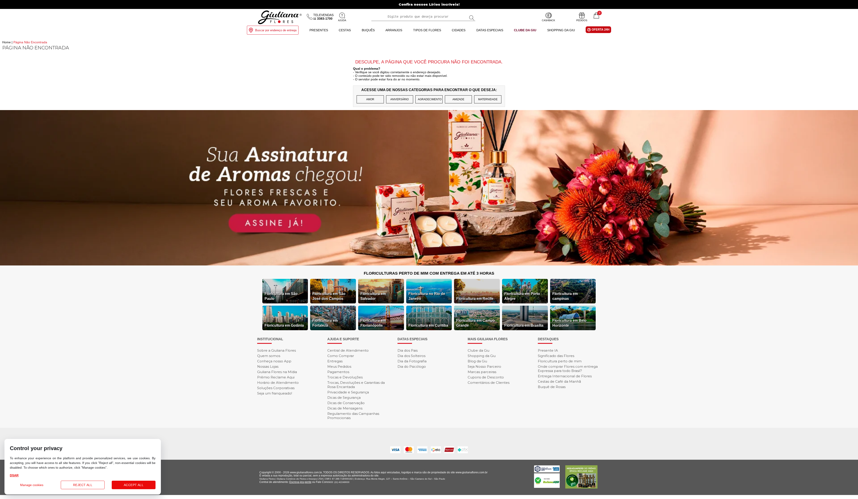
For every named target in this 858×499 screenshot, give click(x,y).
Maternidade (488, 99)
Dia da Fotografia (412, 361)
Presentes (318, 30)
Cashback (548, 20)
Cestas (345, 30)
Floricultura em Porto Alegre (522, 296)
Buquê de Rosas (552, 387)
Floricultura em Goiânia (284, 325)
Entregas (335, 361)
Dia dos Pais (407, 350)
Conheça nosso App (274, 361)
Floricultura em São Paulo (281, 296)
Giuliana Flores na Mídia (277, 372)
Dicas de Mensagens (344, 408)
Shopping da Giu (561, 30)
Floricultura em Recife (474, 299)
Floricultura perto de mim (560, 361)
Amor (370, 99)
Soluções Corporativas (275, 388)
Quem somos (268, 356)
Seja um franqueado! (274, 393)
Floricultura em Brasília (523, 325)
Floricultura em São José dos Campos (328, 296)
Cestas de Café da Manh (559, 381)
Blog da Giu (477, 361)
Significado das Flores (556, 356)
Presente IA (548, 350)
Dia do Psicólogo (411, 366)
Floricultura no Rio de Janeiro (426, 296)
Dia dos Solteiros (411, 356)
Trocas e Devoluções (345, 377)
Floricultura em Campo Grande (475, 323)
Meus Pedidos (339, 366)
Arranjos (393, 30)
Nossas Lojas (267, 366)
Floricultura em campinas (565, 296)
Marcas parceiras (482, 372)
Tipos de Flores (427, 30)
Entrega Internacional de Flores (565, 376)
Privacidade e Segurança (348, 392)
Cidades (458, 30)
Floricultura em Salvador (373, 296)
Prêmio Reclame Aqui (275, 377)
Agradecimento (430, 99)
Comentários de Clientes (488, 382)
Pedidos (581, 20)
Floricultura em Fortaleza (325, 323)
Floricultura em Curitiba (428, 325)
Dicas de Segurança (344, 397)
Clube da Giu (525, 30)
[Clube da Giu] (429, 264)
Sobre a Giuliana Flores (276, 350)
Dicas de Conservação (346, 403)
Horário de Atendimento (278, 382)
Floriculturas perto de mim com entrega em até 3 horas (429, 273)
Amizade (458, 99)
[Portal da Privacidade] (547, 471)
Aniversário (399, 99)
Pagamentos (338, 372)
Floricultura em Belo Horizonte (569, 323)
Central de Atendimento (348, 350)
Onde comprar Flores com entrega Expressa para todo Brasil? (568, 368)
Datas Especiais (489, 30)
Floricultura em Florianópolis (373, 323)
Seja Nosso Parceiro (484, 366)
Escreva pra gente (300, 482)
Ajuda (342, 20)
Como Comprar (340, 356)
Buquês (368, 30)
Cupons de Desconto (486, 377)
